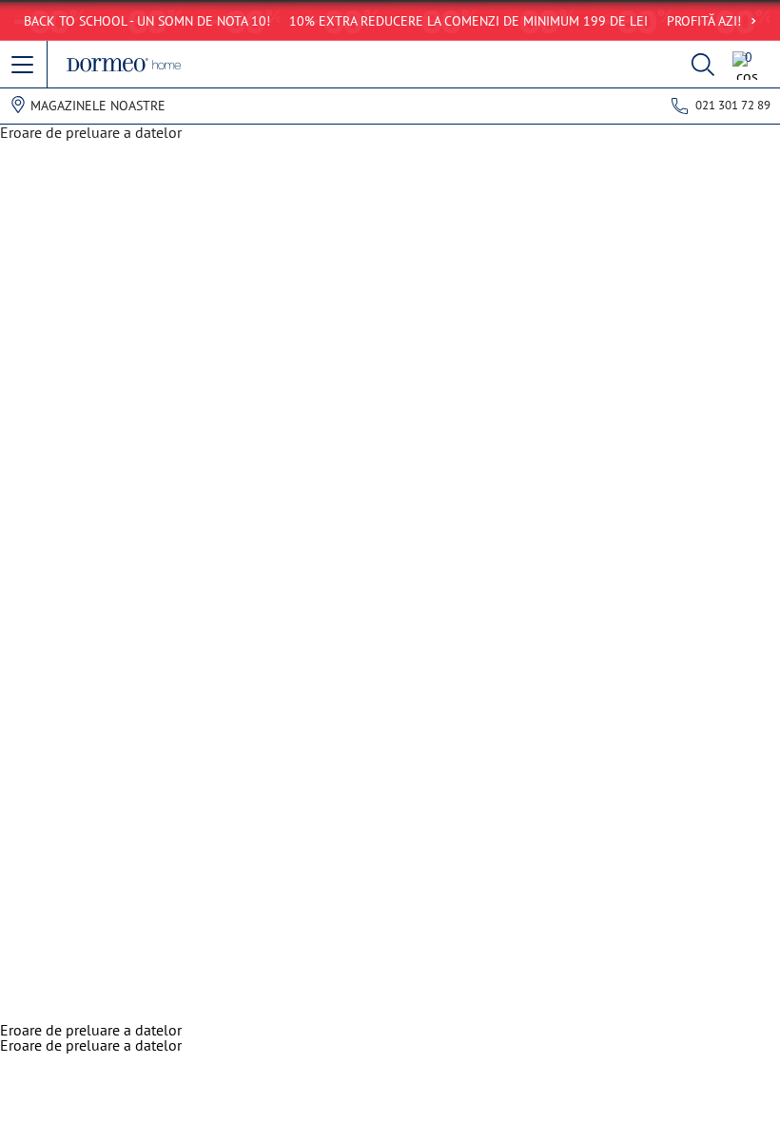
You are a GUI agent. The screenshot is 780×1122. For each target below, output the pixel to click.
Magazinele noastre (98, 105)
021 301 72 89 (732, 105)
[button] (24, 65)
